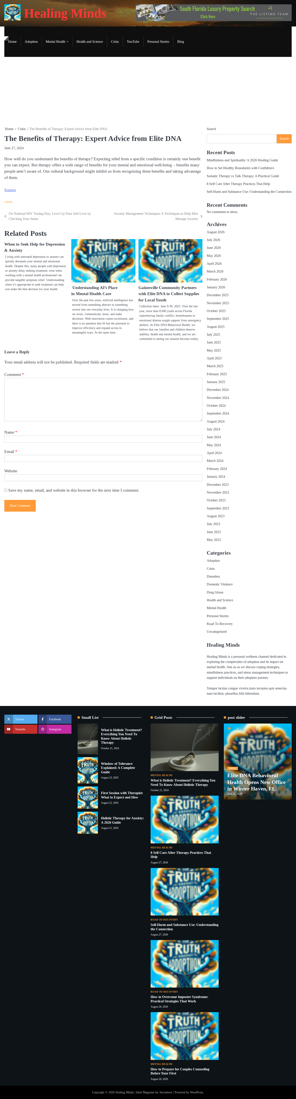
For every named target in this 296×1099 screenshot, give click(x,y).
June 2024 (214, 437)
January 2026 (216, 287)
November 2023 (218, 492)
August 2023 (215, 516)
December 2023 (218, 485)
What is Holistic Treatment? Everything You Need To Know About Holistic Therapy (121, 736)
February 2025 (217, 374)
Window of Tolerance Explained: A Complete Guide (118, 768)
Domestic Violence (220, 584)
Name (10, 432)
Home (12, 42)
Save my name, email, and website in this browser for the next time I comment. (73, 490)
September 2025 (218, 319)
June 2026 (214, 248)
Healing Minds (65, 13)
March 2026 (215, 271)
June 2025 (214, 342)
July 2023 (213, 524)
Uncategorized (217, 632)
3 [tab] (245, 728)
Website (10, 471)
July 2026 (213, 240)
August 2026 (215, 232)
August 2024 (215, 421)
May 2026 (214, 256)
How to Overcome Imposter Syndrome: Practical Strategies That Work (179, 999)
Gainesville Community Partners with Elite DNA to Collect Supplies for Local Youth (168, 293)
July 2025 (213, 335)
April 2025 (214, 358)
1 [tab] (229, 728)
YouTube (133, 42)
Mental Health (55, 42)
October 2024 (216, 406)
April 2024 (214, 453)
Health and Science (89, 42)
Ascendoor (165, 1092)
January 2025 (216, 382)
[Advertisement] (148, 91)
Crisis (115, 42)
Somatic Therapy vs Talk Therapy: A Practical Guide (243, 176)
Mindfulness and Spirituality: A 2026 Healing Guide (242, 160)
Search (211, 129)
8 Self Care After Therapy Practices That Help (238, 184)
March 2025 (215, 366)
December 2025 (218, 295)
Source (10, 190)
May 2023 (214, 540)
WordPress (196, 1092)
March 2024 (215, 461)
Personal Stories (158, 42)
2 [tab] (237, 728)
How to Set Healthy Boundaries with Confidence (240, 168)
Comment (14, 374)
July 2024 (213, 429)
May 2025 (214, 350)
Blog (180, 42)
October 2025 (216, 311)
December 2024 (218, 390)
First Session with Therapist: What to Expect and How (122, 795)
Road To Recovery (220, 624)
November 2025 (218, 303)
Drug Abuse (215, 592)
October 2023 (216, 500)
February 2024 (217, 469)
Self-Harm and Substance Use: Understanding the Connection (249, 192)
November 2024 (218, 398)
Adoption (31, 42)
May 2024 (214, 445)
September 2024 (218, 413)
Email (10, 451)
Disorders (213, 576)
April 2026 (214, 264)
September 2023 (218, 508)
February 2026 (217, 279)
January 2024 (216, 477)
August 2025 (215, 327)
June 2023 (214, 532)
